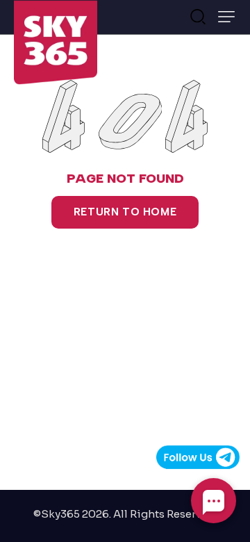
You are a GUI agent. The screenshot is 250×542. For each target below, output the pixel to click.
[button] (226, 16)
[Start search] (198, 15)
